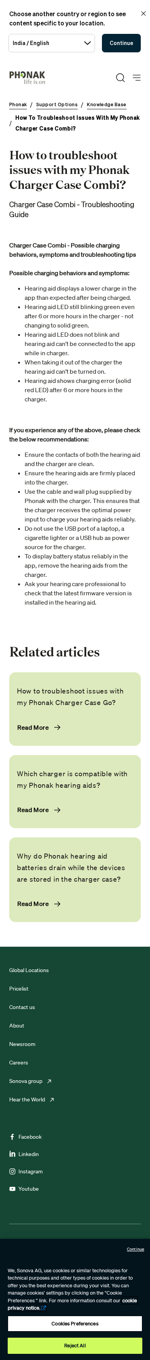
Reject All (74, 1345)
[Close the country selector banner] (143, 13)
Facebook (30, 1136)
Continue (121, 43)
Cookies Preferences (75, 1323)
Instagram (30, 1171)
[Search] (120, 77)
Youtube (28, 1188)
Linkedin (28, 1154)
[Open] (137, 78)
